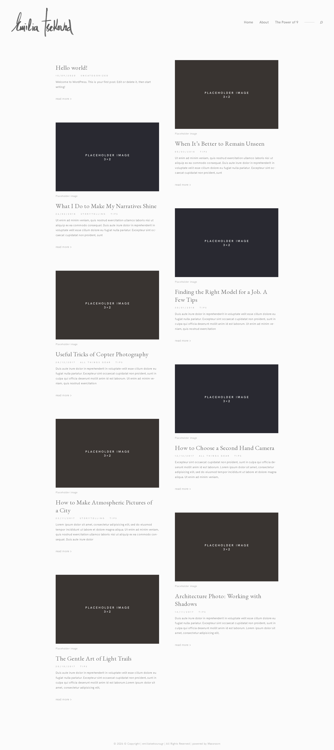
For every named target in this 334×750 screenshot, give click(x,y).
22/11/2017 (65, 518)
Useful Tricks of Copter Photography (102, 354)
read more (63, 98)
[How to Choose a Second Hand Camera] (226, 398)
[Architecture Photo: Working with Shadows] (226, 547)
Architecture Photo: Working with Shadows (218, 600)
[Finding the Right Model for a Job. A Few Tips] (226, 242)
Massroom (214, 743)
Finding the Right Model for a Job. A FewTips (221, 296)
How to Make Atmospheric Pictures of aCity (104, 506)
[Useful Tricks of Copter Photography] (107, 305)
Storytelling (93, 214)
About (263, 22)
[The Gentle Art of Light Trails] (107, 609)
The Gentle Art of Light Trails (94, 658)
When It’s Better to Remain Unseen (219, 143)
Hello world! (71, 68)
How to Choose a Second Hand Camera (224, 448)
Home (248, 22)
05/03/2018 (185, 151)
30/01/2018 (185, 307)
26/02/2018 (66, 214)
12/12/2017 (184, 455)
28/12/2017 (66, 362)
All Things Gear (95, 362)
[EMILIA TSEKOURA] (42, 22)
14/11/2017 (184, 612)
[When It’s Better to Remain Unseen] (226, 94)
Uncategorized (95, 75)
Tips (204, 151)
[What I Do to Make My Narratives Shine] (107, 156)
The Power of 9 (286, 22)
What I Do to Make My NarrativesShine (106, 206)
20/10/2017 (66, 666)
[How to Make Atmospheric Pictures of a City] (107, 453)
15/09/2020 (66, 75)
